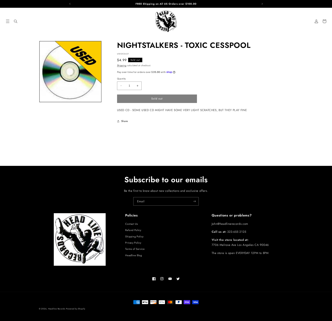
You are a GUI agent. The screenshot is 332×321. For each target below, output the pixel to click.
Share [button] (124, 121)
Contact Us (131, 224)
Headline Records (56, 308)
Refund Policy (133, 230)
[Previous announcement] (70, 4)
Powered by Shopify (75, 308)
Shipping (121, 65)
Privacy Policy (133, 242)
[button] (8, 21)
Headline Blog (133, 255)
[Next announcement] (262, 4)
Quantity (121, 78)
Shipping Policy (134, 236)
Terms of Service (135, 249)
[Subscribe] (195, 201)
